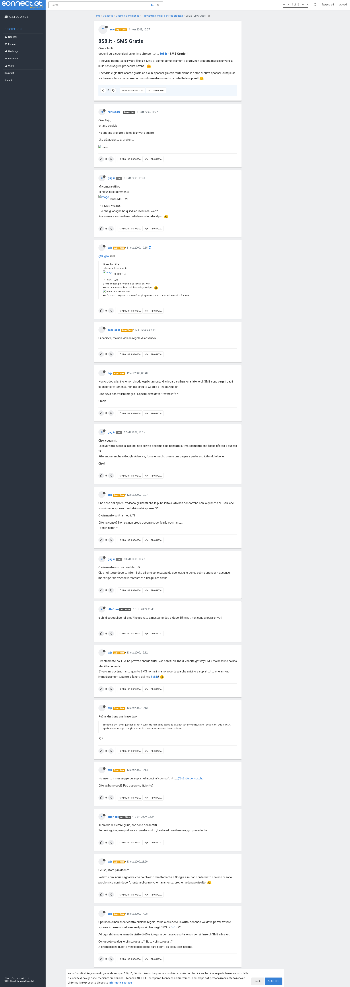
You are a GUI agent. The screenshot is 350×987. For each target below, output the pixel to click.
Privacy (8, 978)
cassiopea (114, 329)
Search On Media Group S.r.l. (22, 981)
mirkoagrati (115, 111)
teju (112, 29)
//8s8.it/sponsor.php (190, 778)
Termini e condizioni (20, 978)
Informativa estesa (120, 982)
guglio (112, 178)
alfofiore (113, 609)
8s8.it (163, 53)
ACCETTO (273, 981)
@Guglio (103, 256)
